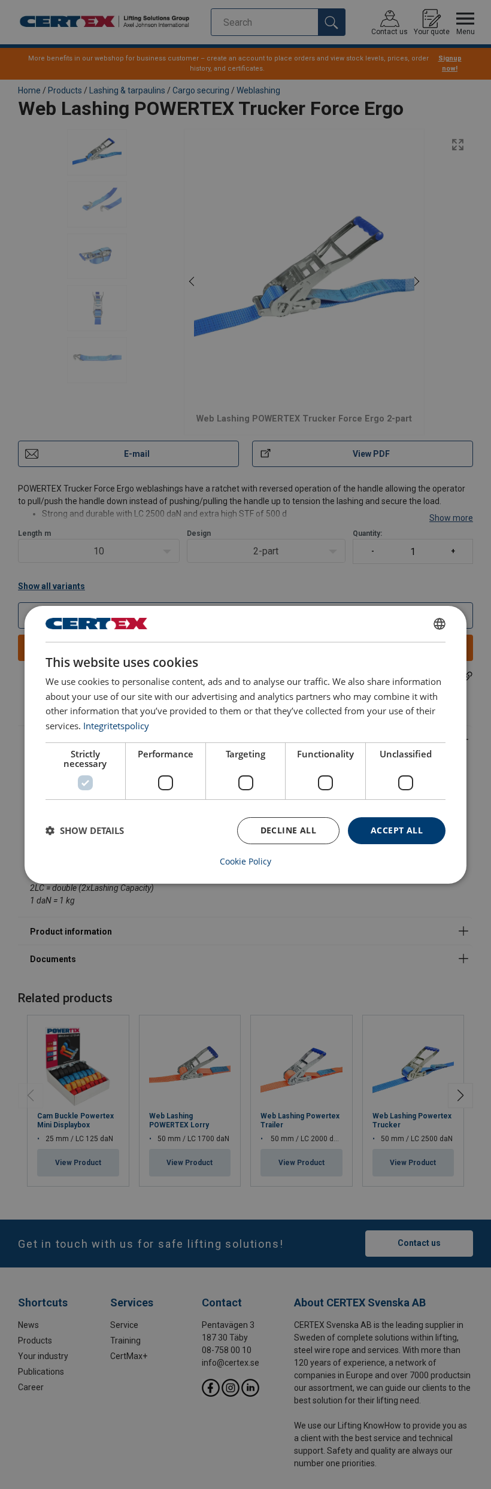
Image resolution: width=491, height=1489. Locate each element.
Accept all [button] (397, 830)
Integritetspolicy (116, 726)
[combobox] (439, 623)
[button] (85, 830)
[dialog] (245, 744)
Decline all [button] (288, 830)
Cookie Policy (245, 861)
